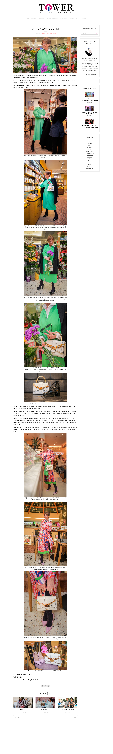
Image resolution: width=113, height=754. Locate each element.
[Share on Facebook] (42, 686)
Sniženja (90, 162)
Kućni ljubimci (89, 151)
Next (75, 717)
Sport (89, 164)
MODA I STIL (63, 19)
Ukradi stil (89, 166)
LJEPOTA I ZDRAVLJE (52, 19)
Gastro (89, 145)
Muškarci (90, 159)
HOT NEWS (41, 19)
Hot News (89, 147)
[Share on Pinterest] (45, 686)
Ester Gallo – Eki (47, 33)
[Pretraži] (96, 33)
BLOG (27, 19)
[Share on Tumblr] (48, 686)
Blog (90, 141)
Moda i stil (89, 157)
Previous (17, 717)
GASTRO (33, 19)
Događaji (90, 143)
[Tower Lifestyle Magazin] (56, 8)
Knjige (89, 149)
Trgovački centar (81, 19)
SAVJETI (71, 19)
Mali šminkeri (90, 155)
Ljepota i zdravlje (90, 153)
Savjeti (89, 160)
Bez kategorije (89, 168)
